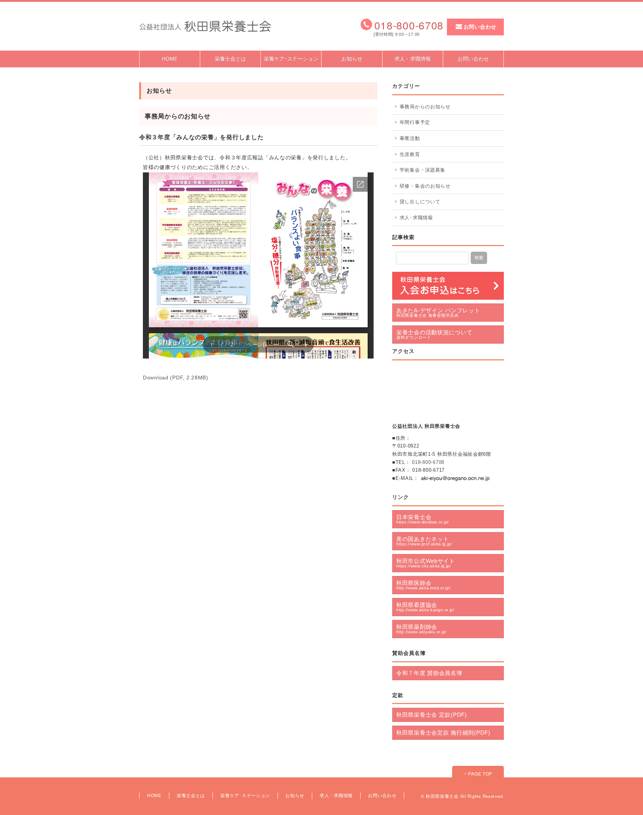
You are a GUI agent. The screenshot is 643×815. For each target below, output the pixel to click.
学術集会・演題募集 (422, 170)
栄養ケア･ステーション (291, 59)
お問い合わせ (480, 27)
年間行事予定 (415, 122)
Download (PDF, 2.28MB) (175, 378)
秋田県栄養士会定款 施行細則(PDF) (443, 732)
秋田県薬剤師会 (421, 629)
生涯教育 (410, 154)
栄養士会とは (230, 59)
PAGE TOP (479, 773)
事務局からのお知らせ (425, 106)
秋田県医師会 (423, 585)
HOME (169, 59)
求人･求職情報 (416, 217)
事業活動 (410, 138)
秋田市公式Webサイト (425, 563)
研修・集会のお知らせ (425, 186)
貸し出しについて (420, 201)
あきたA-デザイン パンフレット (438, 312)
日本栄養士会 (422, 519)
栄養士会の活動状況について (434, 334)
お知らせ (352, 59)
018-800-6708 (428, 462)
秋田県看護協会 (425, 607)
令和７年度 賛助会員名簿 (429, 673)
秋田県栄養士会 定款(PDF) (431, 714)
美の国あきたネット (424, 541)
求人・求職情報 (412, 59)
